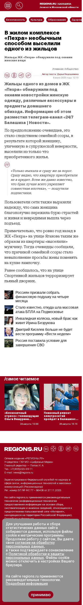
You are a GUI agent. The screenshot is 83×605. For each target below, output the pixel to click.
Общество (72, 68)
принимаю (41, 594)
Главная (58, 68)
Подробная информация (19, 518)
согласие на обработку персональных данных (30, 545)
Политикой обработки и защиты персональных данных (35, 556)
